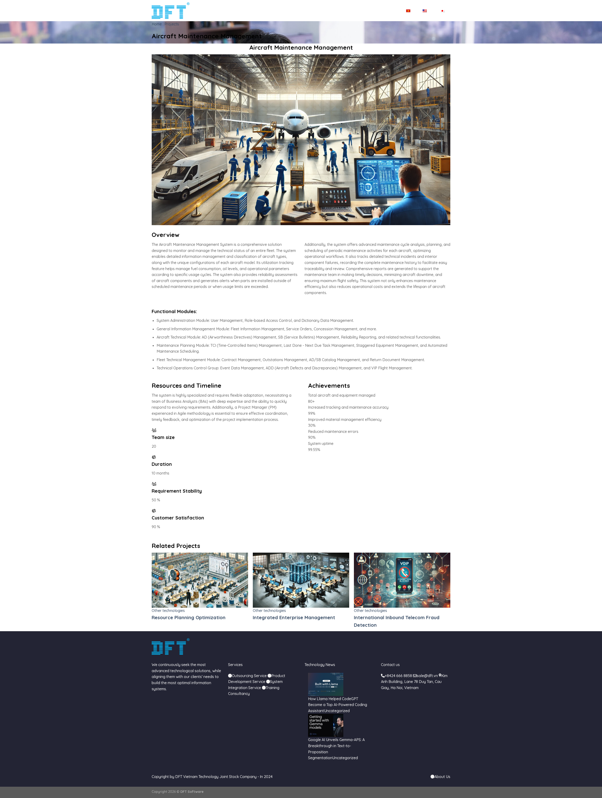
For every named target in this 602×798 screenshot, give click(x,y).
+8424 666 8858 (398, 675)
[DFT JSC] (171, 10)
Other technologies (168, 610)
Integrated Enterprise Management (193, 617)
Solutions (303, 10)
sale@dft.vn (427, 675)
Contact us (389, 10)
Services (278, 10)
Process (349, 10)
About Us (442, 776)
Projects (328, 10)
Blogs (368, 10)
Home (234, 10)
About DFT (254, 10)
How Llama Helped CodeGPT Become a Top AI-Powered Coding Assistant (337, 704)
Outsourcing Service (249, 675)
